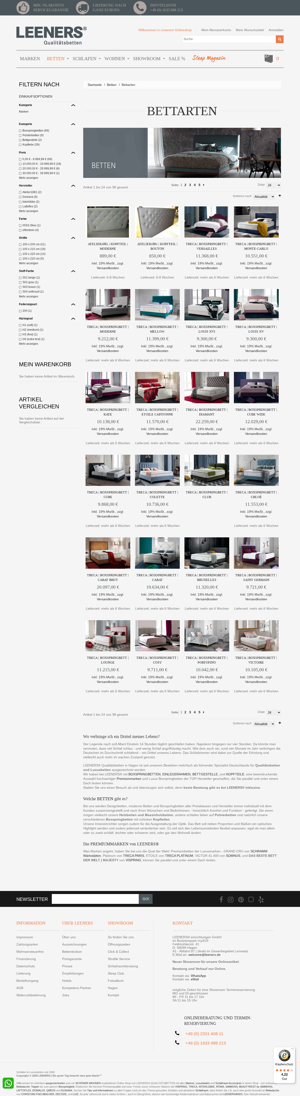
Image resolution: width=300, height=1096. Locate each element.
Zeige (261, 184)
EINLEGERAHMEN (176, 774)
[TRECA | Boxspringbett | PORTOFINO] (206, 636)
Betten (111, 85)
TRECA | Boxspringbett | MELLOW (157, 329)
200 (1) (27, 310)
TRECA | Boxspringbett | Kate (108, 412)
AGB (19, 988)
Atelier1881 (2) (31, 192)
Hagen (113, 988)
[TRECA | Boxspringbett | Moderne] (108, 304)
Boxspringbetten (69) (35, 130)
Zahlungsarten (27, 944)
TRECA (193, 1086)
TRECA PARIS (133, 856)
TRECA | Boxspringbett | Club (207, 494)
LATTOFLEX (23, 1090)
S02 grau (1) (30, 282)
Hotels (66, 980)
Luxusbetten (203, 1083)
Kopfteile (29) (31, 144)
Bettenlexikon (72, 951)
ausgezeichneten (55, 1083)
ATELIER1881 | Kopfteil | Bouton (157, 246)
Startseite (95, 85)
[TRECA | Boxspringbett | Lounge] (108, 636)
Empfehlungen (73, 973)
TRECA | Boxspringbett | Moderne (108, 329)
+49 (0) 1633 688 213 (166, 10)
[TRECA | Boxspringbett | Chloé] (256, 470)
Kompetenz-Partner (76, 988)
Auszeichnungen (74, 944)
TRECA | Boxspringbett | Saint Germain (256, 577)
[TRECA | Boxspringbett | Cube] (108, 470)
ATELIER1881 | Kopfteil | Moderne (108, 246)
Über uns (69, 937)
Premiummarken (129, 779)
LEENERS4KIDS (232, 1094)
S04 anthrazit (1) (33, 291)
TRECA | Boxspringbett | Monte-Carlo (256, 246)
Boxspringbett (66, 1086)
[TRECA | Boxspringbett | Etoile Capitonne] (157, 387)
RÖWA (220, 1086)
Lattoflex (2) (30, 206)
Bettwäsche (23, 1086)
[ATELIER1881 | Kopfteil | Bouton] (157, 222)
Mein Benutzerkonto (216, 30)
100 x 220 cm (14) (33, 254)
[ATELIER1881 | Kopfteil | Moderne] (108, 222)
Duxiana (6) (30, 196)
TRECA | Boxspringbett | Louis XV (256, 329)
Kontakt (113, 995)
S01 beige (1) (31, 277)
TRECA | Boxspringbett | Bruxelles (207, 577)
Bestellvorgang (27, 980)
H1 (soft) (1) (30, 325)
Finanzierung (26, 959)
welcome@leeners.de (204, 955)
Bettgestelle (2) (32, 140)
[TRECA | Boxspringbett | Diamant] (206, 387)
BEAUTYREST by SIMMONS (255, 1086)
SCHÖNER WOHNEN (88, 1083)
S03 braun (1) (31, 287)
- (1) (41, 173)
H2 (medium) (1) (32, 329)
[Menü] (292, 1050)
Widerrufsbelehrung (31, 995)
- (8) (41, 168)
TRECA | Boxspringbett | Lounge (108, 660)
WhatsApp (198, 976)
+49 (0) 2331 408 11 (204, 1033)
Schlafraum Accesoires (228, 1083)
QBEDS (50, 1090)
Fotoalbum (116, 980)
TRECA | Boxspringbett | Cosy (157, 660)
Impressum (24, 937)
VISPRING (133, 860)
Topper (35, 1086)
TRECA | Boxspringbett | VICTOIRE (256, 660)
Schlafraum (201, 1090)
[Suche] (280, 39)
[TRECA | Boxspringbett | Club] (206, 470)
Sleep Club (116, 973)
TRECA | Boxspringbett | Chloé (256, 494)
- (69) (37, 159)
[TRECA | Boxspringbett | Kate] (108, 387)
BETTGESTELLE (205, 774)
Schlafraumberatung (123, 966)
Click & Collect (118, 951)
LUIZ (76, 1094)
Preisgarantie (72, 959)
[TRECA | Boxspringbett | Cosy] (157, 636)
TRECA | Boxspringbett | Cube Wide (256, 412)
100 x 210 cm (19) (33, 249)
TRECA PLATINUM (179, 856)
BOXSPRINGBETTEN (144, 774)
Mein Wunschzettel (250, 30)
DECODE (61, 1094)
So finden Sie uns (121, 937)
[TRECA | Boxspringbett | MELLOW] (157, 304)
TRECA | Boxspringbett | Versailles (207, 246)
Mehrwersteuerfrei (30, 951)
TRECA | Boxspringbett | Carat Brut (108, 577)
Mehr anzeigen (28, 178)
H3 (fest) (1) (30, 334)
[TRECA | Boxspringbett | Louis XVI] (206, 304)
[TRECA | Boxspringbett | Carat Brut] (108, 553)
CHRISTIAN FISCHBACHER (37, 1094)
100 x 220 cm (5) (33, 258)
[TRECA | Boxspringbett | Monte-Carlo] (256, 222)
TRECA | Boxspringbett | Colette (157, 494)
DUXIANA (66, 1090)
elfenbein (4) (30, 230)
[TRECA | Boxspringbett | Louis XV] (256, 304)
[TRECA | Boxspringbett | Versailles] (206, 222)
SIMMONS (231, 1086)
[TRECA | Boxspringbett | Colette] (157, 470)
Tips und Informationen (100, 1090)
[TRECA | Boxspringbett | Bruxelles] (206, 553)
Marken (24, 111)
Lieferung (23, 973)
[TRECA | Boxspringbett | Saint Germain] (256, 553)
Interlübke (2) (30, 201)
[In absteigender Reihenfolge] (279, 195)
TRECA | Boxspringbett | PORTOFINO (207, 660)
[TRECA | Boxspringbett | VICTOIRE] (256, 636)
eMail (195, 979)
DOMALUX (38, 1090)
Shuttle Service (119, 959)
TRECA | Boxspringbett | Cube (108, 494)
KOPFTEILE (235, 774)
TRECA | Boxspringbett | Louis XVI (207, 329)
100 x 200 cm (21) (33, 244)
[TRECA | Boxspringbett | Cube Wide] (256, 387)
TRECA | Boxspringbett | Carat (157, 577)
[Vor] (203, 185)
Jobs (65, 995)
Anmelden (276, 30)
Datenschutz (25, 966)
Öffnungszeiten (119, 944)
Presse (67, 966)
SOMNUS (233, 856)
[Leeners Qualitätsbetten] (51, 35)
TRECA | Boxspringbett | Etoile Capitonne (157, 412)
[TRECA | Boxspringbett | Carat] (157, 553)
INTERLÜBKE (207, 1086)
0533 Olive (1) (31, 225)
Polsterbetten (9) (33, 135)
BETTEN (105, 799)
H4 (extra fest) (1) (33, 339)
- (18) (41, 163)
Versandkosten (108, 268)
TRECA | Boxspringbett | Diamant (207, 412)
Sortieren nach (242, 196)
